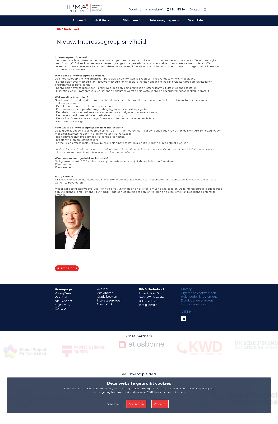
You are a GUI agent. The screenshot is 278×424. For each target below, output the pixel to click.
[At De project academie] (141, 415)
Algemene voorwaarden (198, 293)
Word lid (135, 9)
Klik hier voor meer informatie (167, 392)
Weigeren (160, 403)
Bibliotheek (130, 20)
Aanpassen (113, 403)
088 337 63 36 (149, 301)
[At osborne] (141, 347)
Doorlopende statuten (197, 300)
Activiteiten (103, 20)
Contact (194, 9)
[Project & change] (83, 360)
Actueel (78, 20)
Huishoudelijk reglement (199, 296)
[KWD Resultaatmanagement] (199, 354)
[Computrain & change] (44, 415)
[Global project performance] (25, 360)
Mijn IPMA (177, 9)
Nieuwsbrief (154, 9)
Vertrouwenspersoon (196, 304)
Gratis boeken (107, 296)
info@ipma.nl (148, 305)
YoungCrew (63, 293)
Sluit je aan (66, 268)
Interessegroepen (163, 20)
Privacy (186, 289)
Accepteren (136, 403)
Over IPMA (196, 20)
